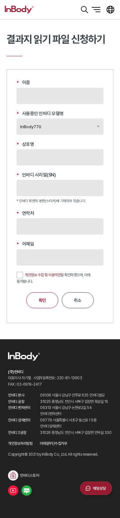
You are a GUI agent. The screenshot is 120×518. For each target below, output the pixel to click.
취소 (77, 300)
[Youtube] (13, 490)
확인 (42, 300)
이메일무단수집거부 (53, 443)
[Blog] (26, 490)
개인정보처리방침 (20, 443)
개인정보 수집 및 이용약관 (42, 274)
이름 (23, 83)
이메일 (25, 244)
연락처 (25, 213)
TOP (107, 505)
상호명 (25, 144)
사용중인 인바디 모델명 (40, 114)
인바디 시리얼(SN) (36, 175)
